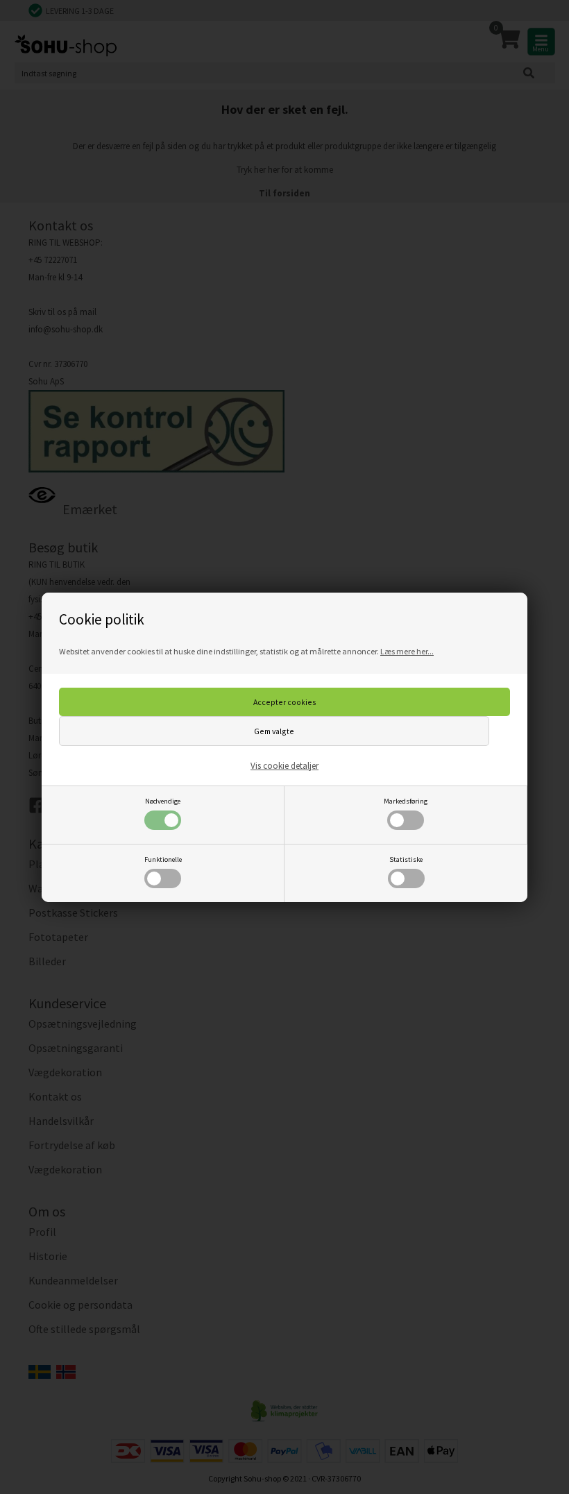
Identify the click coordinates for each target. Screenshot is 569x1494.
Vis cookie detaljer (284, 766)
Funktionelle (163, 859)
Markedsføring (405, 801)
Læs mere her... (407, 651)
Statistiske (406, 859)
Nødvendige (162, 801)
